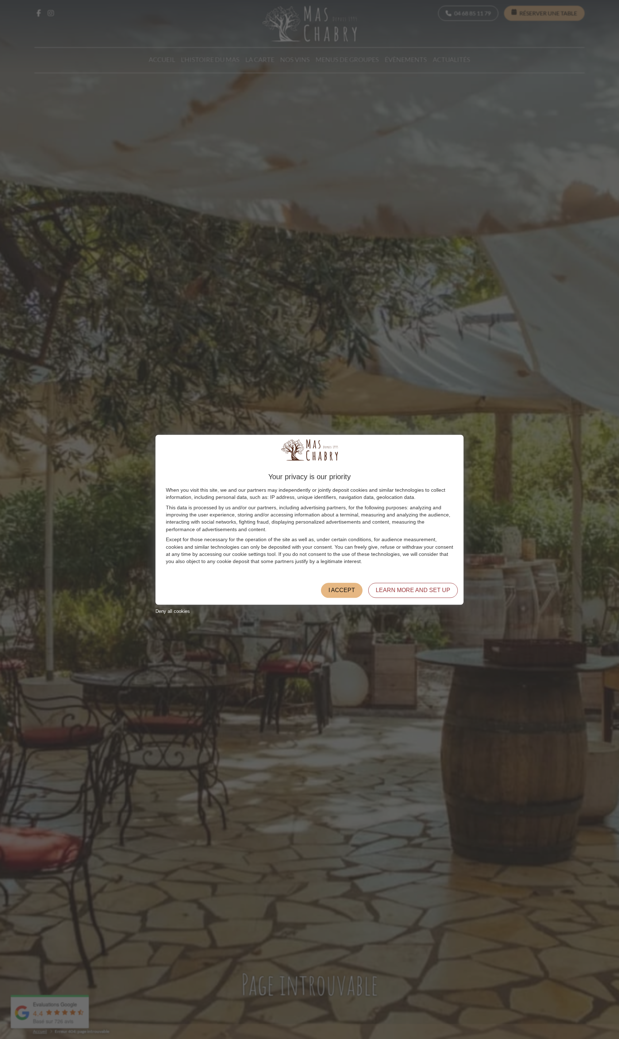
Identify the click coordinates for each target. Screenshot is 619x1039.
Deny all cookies (172, 611)
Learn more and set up (413, 590)
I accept (341, 590)
